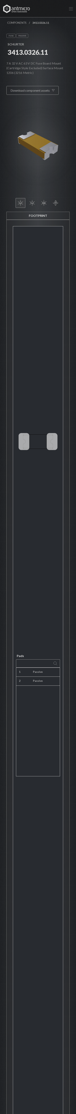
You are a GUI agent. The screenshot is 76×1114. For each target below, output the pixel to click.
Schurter (16, 44)
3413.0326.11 (28, 52)
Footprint (38, 215)
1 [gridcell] (19, 671)
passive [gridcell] (38, 671)
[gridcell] (58, 672)
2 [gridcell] (19, 680)
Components (17, 22)
